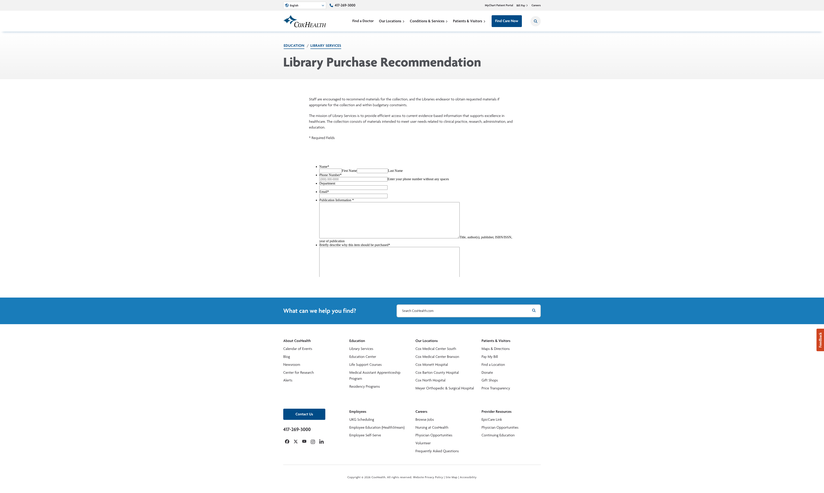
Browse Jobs (424, 419)
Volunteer (423, 443)
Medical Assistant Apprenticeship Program (374, 375)
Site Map (451, 477)
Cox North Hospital (430, 380)
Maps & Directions (496, 348)
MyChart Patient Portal (499, 5)
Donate (487, 372)
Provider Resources (497, 411)
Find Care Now (506, 21)
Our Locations (390, 21)
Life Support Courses (365, 364)
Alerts (287, 380)
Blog (286, 356)
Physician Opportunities (433, 435)
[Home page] (304, 21)
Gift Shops (490, 380)
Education (294, 45)
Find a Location (493, 364)
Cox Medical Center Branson (437, 356)
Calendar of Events (297, 348)
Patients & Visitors (467, 21)
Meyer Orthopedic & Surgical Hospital (444, 388)
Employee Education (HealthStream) (376, 427)
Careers (536, 5)
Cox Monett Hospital (431, 364)
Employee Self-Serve (365, 435)
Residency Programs (364, 386)
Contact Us (304, 414)
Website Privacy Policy (428, 477)
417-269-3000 (345, 5)
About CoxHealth (297, 341)
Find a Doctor (363, 21)
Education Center (362, 356)
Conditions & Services (427, 21)
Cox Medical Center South (435, 348)
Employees (357, 411)
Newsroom (291, 364)
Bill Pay (521, 5)
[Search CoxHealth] (535, 21)
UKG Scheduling (361, 419)
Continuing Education (498, 435)
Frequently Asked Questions (437, 451)
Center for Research (298, 372)
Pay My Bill (490, 356)
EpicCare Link (492, 419)
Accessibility (468, 477)
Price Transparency (496, 388)
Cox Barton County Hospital (437, 372)
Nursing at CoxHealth (431, 427)
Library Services (325, 45)
